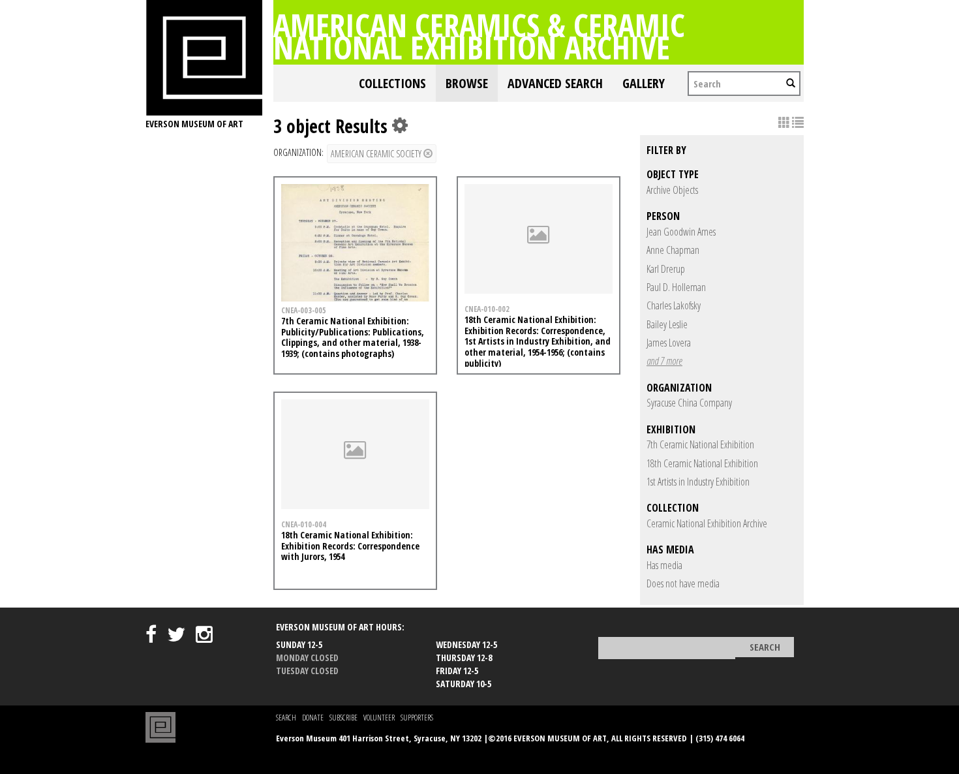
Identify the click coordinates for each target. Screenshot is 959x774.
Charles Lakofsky (674, 305)
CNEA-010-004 (303, 524)
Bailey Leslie (667, 324)
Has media (664, 565)
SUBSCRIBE (343, 717)
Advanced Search (555, 83)
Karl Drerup (666, 269)
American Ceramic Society (377, 153)
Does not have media (683, 583)
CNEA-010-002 (487, 308)
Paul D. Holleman (676, 287)
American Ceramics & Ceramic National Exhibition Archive (479, 36)
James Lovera (669, 342)
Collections (392, 83)
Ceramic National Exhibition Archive (707, 523)
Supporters (417, 717)
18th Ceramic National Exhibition (702, 463)
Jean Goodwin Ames (681, 231)
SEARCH (286, 717)
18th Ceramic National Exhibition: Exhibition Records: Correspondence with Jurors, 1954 (350, 546)
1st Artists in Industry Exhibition (698, 481)
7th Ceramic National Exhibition (700, 444)
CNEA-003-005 (303, 310)
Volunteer (379, 717)
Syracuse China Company (689, 402)
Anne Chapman (673, 250)
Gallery (643, 83)
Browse (467, 83)
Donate (313, 717)
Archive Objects (672, 190)
